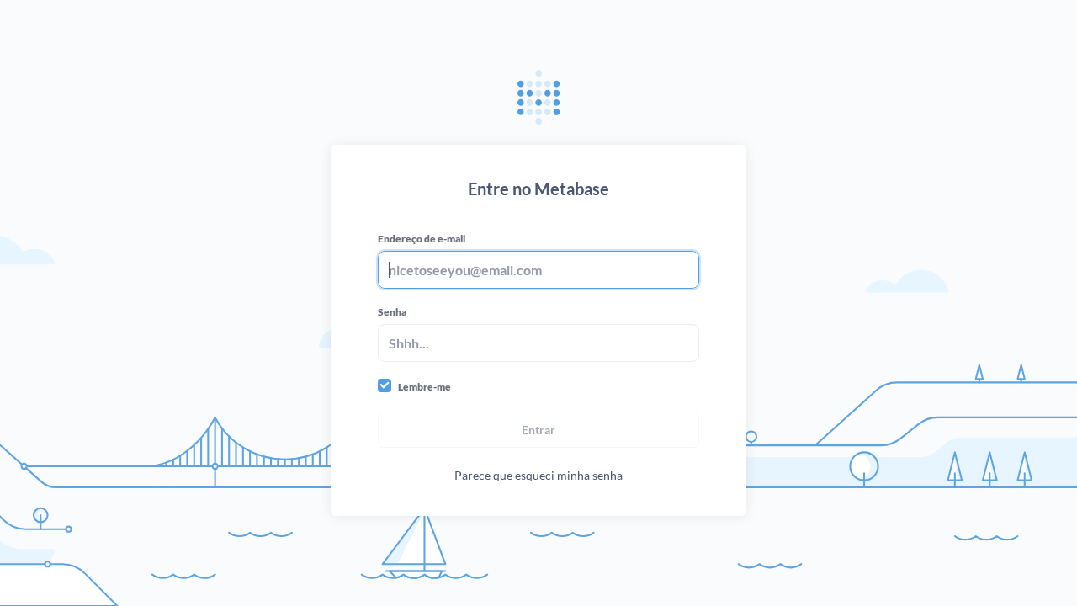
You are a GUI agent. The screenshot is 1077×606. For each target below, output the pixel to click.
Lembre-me (424, 386)
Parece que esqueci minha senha (538, 475)
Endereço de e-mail (421, 238)
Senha (392, 312)
